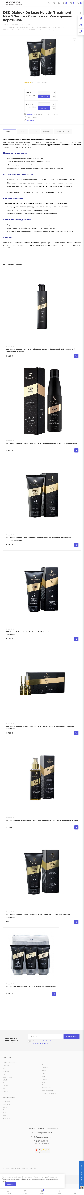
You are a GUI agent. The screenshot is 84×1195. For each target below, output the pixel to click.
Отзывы (22, 131)
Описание (30, 120)
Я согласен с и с (55, 1042)
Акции (5, 1113)
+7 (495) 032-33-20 (36, 1128)
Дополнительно (63, 131)
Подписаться (71, 1036)
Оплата (34, 131)
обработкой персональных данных (54, 1041)
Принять (10, 1184)
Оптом (5, 1110)
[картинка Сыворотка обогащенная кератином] (41, 57)
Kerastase (45, 1062)
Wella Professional (9, 1063)
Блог (4, 1115)
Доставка (30, 114)
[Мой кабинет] (59, 3)
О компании (7, 1101)
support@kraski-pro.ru (43, 1133)
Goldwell (6, 1065)
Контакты (6, 1118)
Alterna (44, 1065)
